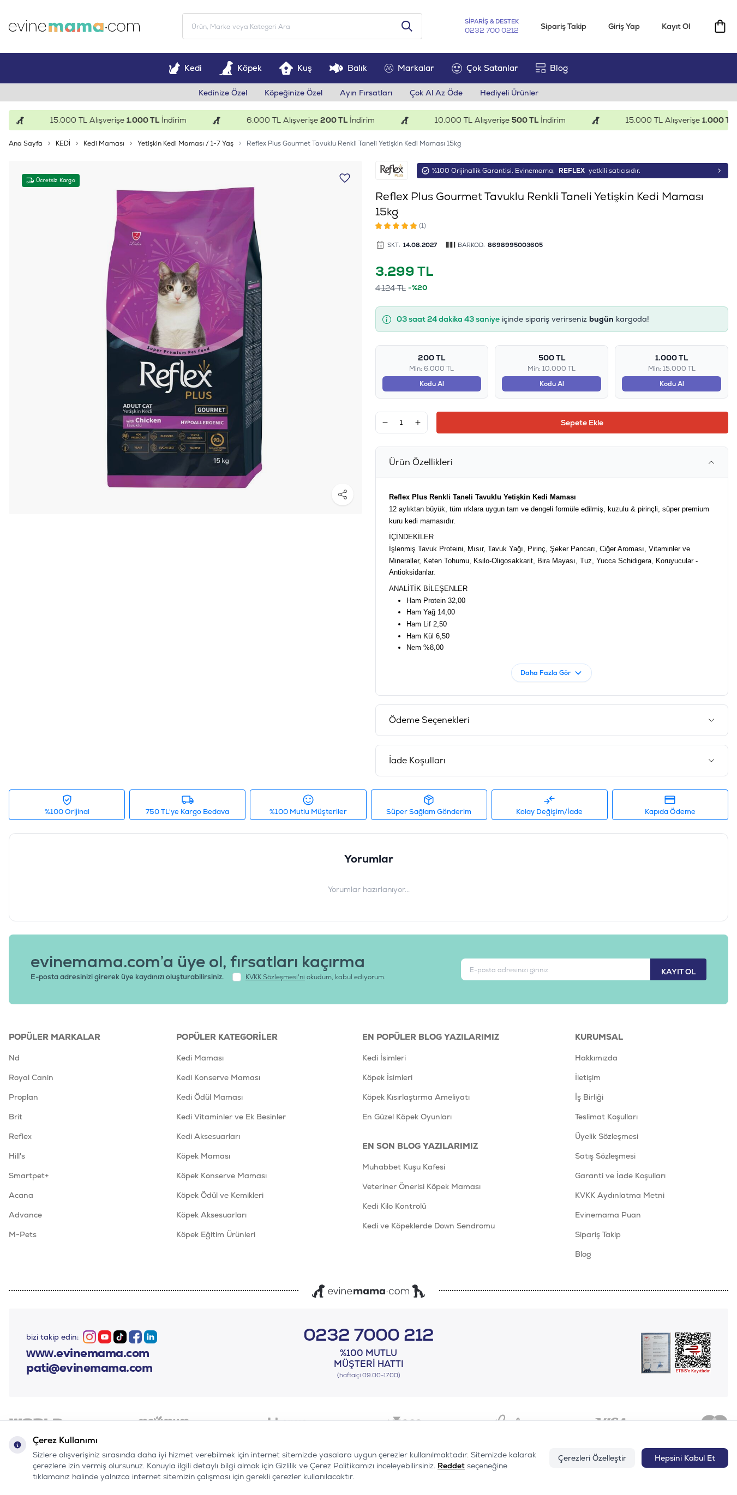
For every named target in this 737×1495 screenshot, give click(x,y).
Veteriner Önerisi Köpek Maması (421, 1186)
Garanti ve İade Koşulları (620, 1175)
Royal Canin (31, 1077)
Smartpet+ (29, 1175)
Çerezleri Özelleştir (592, 1458)
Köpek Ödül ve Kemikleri (219, 1195)
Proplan (23, 1097)
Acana (21, 1195)
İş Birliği (589, 1097)
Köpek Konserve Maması (221, 1175)
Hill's (17, 1156)
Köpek (249, 68)
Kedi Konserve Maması (218, 1077)
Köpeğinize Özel (293, 93)
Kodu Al (432, 383)
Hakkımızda (596, 1058)
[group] (185, 337)
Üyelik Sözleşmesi (606, 1136)
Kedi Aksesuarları (208, 1136)
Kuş (304, 68)
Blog (559, 68)
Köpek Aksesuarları (211, 1215)
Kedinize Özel (223, 93)
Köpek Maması (203, 1156)
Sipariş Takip (563, 26)
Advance (25, 1215)
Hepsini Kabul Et (685, 1458)
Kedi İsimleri (384, 1058)
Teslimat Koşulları (606, 1117)
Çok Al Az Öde (436, 93)
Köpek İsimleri (387, 1077)
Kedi (193, 68)
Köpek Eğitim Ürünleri (215, 1234)
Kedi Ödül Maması (209, 1097)
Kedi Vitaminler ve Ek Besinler (231, 1117)
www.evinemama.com (87, 1353)
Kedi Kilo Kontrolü (394, 1206)
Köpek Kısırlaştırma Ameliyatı (416, 1097)
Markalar (416, 68)
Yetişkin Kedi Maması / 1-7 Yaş (185, 143)
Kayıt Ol (676, 26)
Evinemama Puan (608, 1215)
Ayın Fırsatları (366, 93)
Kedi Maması (103, 143)
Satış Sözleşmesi (605, 1156)
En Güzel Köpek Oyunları (407, 1117)
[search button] (407, 26)
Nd (14, 1058)
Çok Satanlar (492, 68)
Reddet (451, 1465)
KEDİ (63, 143)
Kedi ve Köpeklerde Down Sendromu (428, 1226)
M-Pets (23, 1234)
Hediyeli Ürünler (509, 93)
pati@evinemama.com (89, 1368)
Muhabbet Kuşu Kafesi (403, 1167)
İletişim (588, 1077)
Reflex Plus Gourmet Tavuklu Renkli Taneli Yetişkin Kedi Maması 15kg (354, 143)
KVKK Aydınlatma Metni (619, 1195)
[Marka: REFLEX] (391, 170)
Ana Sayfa (26, 143)
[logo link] (74, 26)
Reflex (20, 1136)
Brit (15, 1117)
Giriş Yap (624, 26)
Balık (357, 68)
